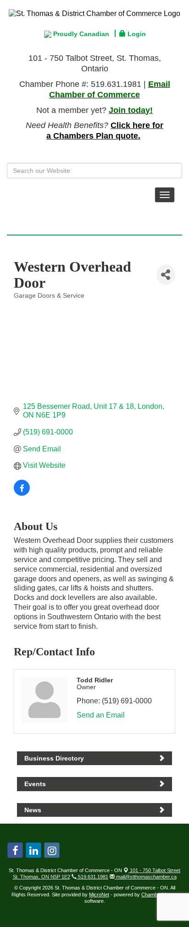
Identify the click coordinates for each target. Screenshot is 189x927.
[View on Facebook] (22, 493)
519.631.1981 (92, 876)
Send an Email (101, 715)
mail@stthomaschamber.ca (146, 876)
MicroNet (99, 894)
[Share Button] (165, 274)
